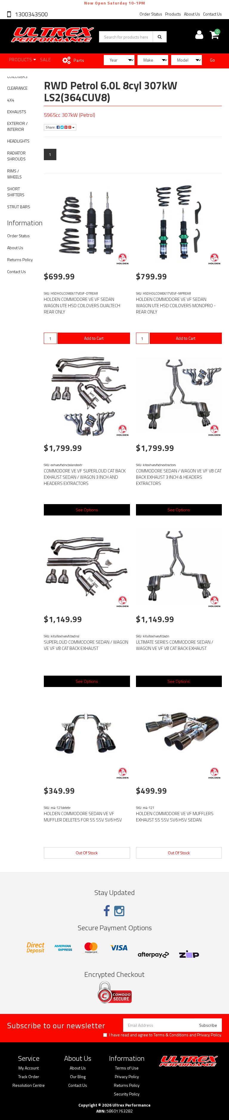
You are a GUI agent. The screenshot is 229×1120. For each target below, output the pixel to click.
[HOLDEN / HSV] (123, 259)
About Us (192, 14)
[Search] (160, 36)
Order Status (151, 14)
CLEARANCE (17, 88)
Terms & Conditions (171, 1035)
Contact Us (212, 14)
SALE (45, 59)
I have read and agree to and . (165, 1035)
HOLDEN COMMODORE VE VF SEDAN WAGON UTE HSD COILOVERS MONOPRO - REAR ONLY (176, 305)
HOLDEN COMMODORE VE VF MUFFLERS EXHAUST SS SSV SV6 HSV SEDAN (174, 816)
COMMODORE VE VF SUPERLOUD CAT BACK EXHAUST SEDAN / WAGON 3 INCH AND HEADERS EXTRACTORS (85, 477)
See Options (87, 510)
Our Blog (78, 1077)
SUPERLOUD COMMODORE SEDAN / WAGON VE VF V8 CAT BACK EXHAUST (86, 645)
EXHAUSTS (16, 111)
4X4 (10, 100)
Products (173, 14)
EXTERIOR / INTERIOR (17, 126)
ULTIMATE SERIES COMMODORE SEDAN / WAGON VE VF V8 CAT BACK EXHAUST (174, 645)
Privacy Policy (209, 1035)
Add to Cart (93, 338)
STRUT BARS (18, 207)
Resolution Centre (29, 1085)
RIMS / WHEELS (14, 174)
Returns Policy (20, 259)
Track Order (28, 1077)
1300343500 (31, 14)
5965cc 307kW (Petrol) (69, 115)
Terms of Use (127, 1068)
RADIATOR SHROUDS (16, 156)
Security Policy (127, 1094)
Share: (51, 127)
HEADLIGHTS (18, 141)
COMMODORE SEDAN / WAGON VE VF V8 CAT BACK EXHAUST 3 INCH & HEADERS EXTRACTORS (179, 477)
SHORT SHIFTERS (15, 192)
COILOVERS (17, 76)
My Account (28, 1068)
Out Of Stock (87, 853)
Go (212, 60)
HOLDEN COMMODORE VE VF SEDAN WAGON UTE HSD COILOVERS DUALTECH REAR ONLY (82, 305)
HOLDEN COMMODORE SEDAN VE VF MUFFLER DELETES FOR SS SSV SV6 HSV (83, 816)
